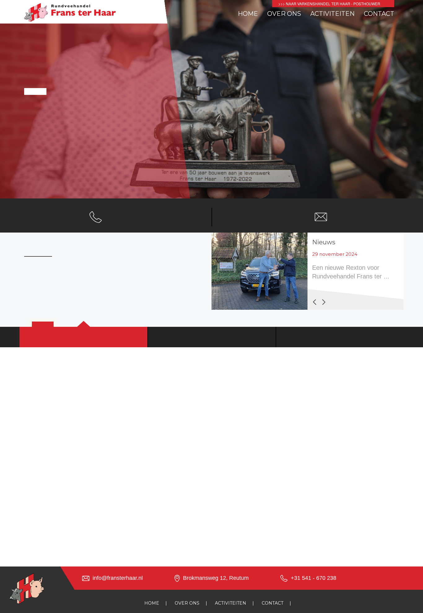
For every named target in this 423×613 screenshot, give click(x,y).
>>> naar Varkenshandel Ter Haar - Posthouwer (329, 3)
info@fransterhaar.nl (118, 578)
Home (248, 13)
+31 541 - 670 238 (313, 578)
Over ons (284, 13)
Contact (379, 13)
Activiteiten (332, 13)
